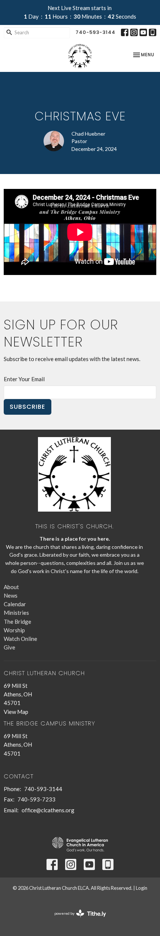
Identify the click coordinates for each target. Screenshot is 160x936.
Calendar (15, 604)
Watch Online (20, 638)
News (10, 595)
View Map (16, 711)
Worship (14, 630)
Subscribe (27, 406)
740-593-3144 (95, 32)
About (11, 587)
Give (9, 647)
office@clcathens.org (48, 810)
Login (141, 888)
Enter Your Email (24, 379)
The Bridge (17, 621)
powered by (76, 920)
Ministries (16, 612)
